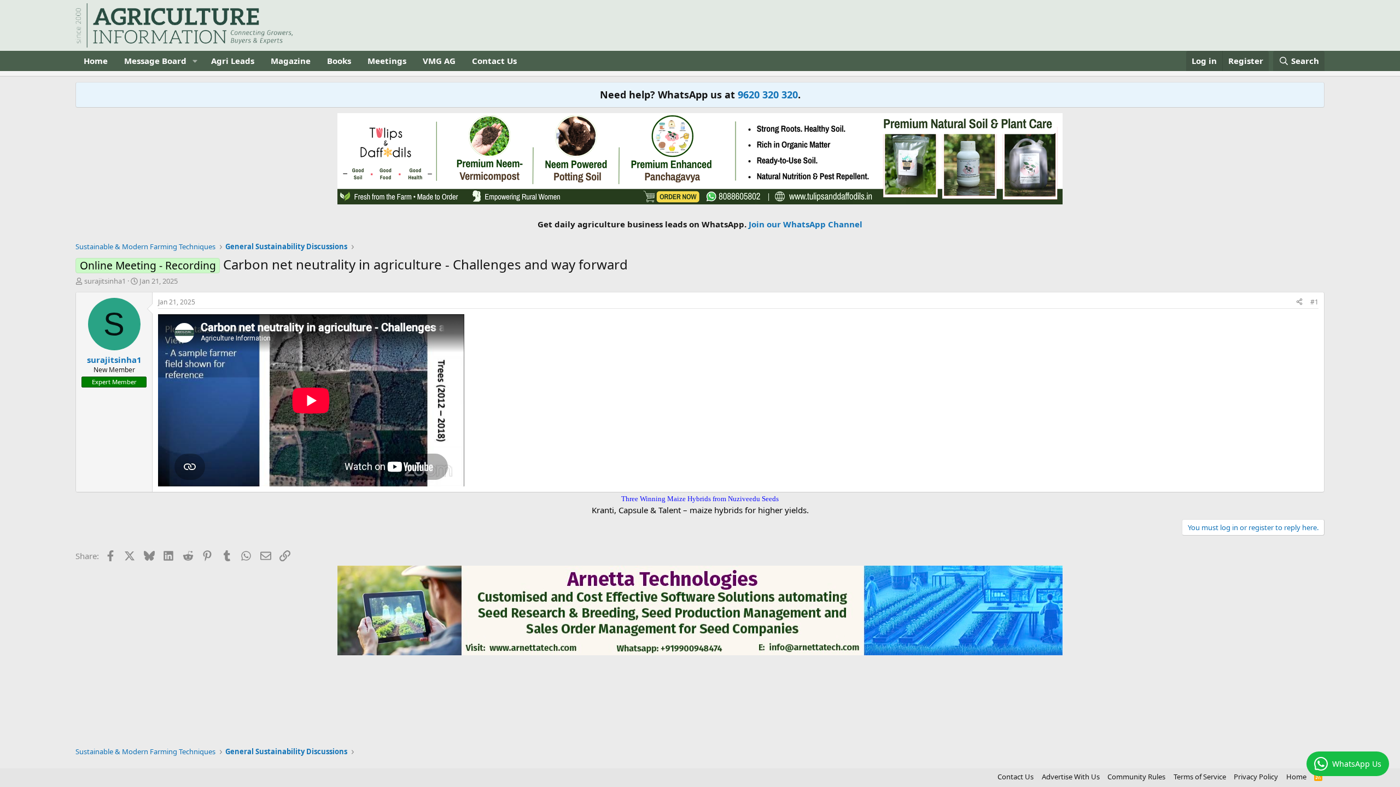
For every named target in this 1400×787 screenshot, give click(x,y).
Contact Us (494, 60)
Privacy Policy (1256, 777)
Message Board (155, 60)
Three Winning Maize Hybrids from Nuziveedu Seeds (700, 499)
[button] (195, 61)
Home (96, 60)
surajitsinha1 (105, 281)
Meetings (387, 60)
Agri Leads (232, 60)
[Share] (1299, 302)
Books (339, 60)
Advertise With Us (1071, 777)
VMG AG (439, 60)
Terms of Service (1200, 777)
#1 (1314, 302)
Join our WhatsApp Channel (805, 224)
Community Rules (1136, 777)
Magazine (291, 60)
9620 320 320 (768, 94)
